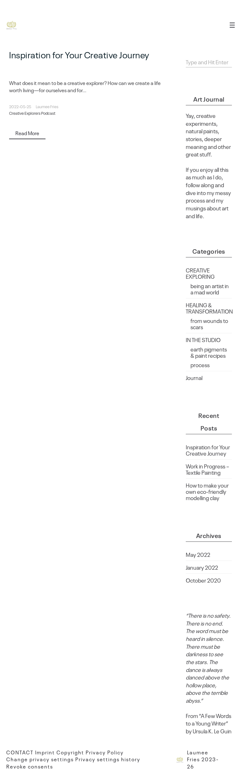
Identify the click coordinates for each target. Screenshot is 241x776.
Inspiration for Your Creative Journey (79, 54)
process (200, 365)
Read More (27, 132)
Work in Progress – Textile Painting (207, 469)
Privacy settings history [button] (107, 759)
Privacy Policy (105, 752)
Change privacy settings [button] (40, 759)
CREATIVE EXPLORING (200, 273)
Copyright (70, 752)
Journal (194, 377)
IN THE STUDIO (203, 339)
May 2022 (198, 554)
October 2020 (203, 580)
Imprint (45, 752)
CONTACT (20, 752)
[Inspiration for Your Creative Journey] (91, 69)
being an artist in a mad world (209, 288)
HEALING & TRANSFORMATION (209, 308)
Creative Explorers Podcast (32, 113)
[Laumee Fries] (12, 25)
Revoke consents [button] (29, 766)
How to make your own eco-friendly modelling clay (207, 491)
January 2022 (202, 567)
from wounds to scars (209, 323)
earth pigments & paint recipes (208, 352)
